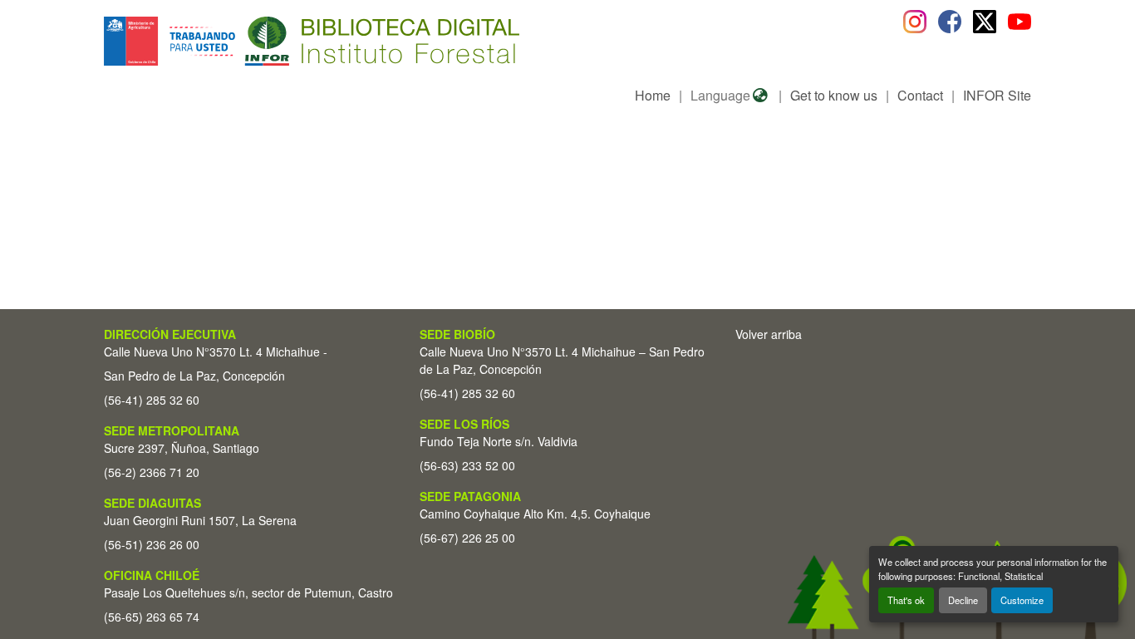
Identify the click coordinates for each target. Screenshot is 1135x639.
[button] (240, 41)
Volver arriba (768, 334)
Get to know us (833, 95)
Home (653, 95)
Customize (1022, 600)
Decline (963, 600)
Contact (920, 95)
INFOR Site (997, 95)
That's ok (906, 600)
